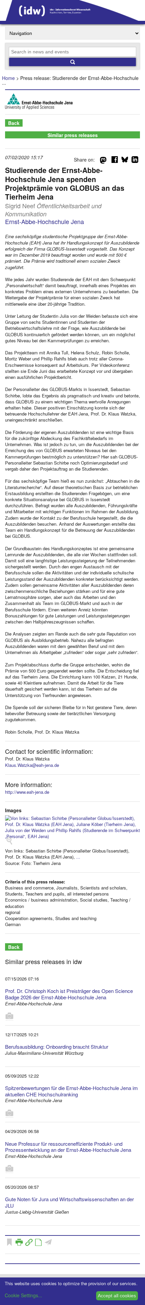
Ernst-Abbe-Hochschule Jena (44, 221)
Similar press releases (73, 135)
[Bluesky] (124, 161)
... (78, 857)
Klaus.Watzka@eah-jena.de (32, 765)
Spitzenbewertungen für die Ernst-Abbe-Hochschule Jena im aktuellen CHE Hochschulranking (71, 1091)
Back (14, 123)
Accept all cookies (117, 1295)
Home (8, 78)
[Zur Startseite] (72, 18)
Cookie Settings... (23, 1295)
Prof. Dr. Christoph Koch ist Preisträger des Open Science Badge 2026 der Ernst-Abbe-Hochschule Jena (69, 994)
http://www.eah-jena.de (27, 792)
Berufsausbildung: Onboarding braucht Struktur (56, 1046)
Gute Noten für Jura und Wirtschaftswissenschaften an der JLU (69, 1202)
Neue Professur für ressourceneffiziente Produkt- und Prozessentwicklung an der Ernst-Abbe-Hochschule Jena (68, 1147)
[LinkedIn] (135, 161)
